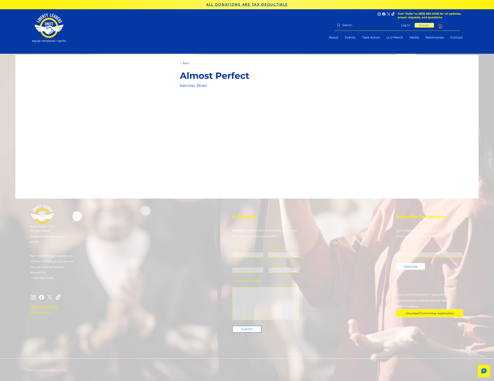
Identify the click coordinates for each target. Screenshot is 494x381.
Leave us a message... (247, 280)
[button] (440, 26)
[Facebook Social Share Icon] (384, 14)
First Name (239, 250)
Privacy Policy (40, 312)
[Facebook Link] (41, 297)
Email (235, 265)
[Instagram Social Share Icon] (379, 14)
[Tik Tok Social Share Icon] (393, 14)
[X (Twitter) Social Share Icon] (388, 14)
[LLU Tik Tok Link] (58, 297)
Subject (273, 265)
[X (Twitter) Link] (50, 297)
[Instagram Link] (33, 297)
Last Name (274, 250)
